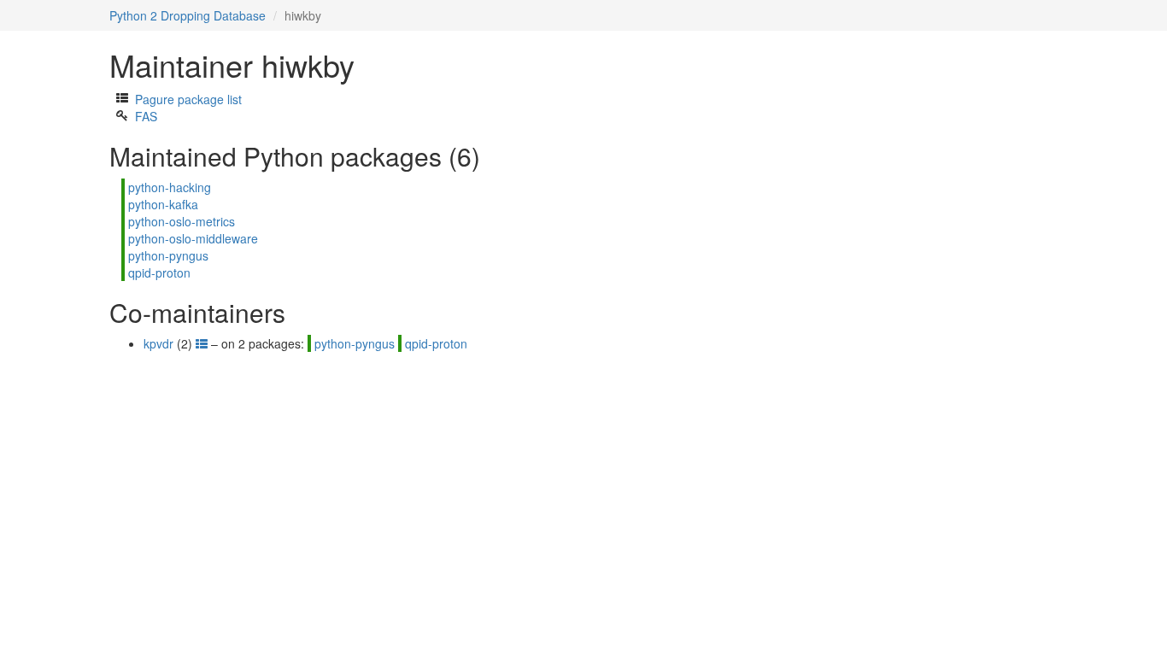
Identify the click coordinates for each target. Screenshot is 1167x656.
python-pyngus (168, 255)
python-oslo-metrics (181, 221)
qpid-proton (159, 272)
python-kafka (163, 204)
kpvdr (158, 343)
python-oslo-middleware (193, 238)
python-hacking (169, 187)
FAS (146, 116)
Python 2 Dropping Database (187, 15)
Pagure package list (188, 99)
